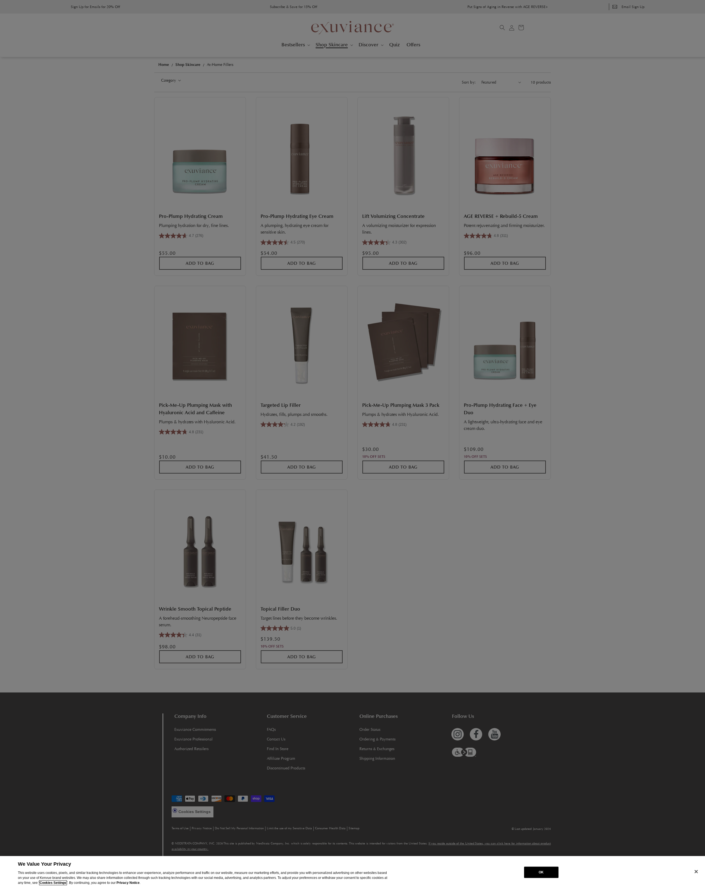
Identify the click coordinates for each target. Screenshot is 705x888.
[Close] (696, 871)
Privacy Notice (128, 883)
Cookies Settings (53, 883)
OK (541, 872)
